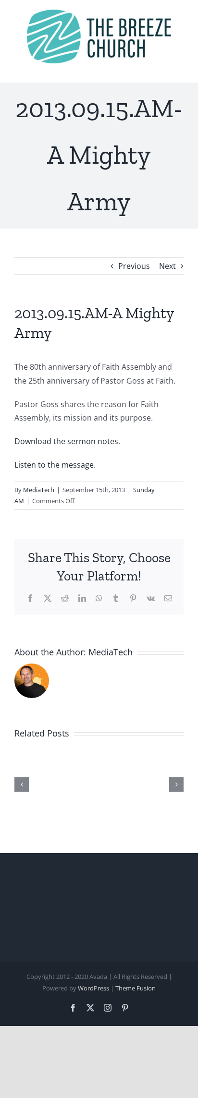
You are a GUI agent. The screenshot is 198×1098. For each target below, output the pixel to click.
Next (167, 266)
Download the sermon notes (66, 441)
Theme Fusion (135, 988)
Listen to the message (54, 464)
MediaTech (38, 489)
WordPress (93, 988)
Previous (134, 266)
